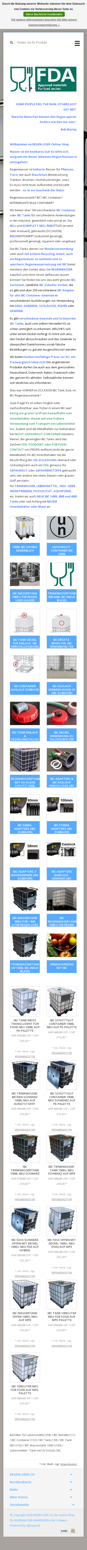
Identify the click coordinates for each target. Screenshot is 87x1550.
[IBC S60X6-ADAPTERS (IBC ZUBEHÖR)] (25, 806)
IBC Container (24, 1440)
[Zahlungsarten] (64, 1530)
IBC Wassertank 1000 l (43, 1445)
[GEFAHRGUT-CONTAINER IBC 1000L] (62, 528)
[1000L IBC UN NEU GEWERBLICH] (25, 528)
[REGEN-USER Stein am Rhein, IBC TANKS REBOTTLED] (43, 79)
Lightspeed (33, 1525)
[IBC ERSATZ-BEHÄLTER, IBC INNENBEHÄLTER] (62, 620)
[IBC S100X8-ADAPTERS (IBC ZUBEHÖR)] (62, 806)
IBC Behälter (64, 1435)
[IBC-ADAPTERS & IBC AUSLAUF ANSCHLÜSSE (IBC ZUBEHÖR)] (62, 759)
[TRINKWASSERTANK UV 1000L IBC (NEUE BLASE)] (25, 945)
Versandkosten (25, 1056)
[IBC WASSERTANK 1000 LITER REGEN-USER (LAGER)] (25, 574)
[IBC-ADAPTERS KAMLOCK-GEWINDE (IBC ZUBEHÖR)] (62, 852)
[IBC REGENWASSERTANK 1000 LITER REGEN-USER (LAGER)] (62, 899)
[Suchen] (11, 42)
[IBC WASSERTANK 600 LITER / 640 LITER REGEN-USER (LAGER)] (25, 899)
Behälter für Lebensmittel (30, 1435)
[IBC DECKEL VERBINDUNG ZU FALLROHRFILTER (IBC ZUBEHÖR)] (62, 713)
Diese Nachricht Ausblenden (44, 14)
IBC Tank (48, 1440)
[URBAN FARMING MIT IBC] (62, 945)
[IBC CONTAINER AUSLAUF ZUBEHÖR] (25, 667)
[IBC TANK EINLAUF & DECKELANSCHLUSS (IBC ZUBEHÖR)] (25, 713)
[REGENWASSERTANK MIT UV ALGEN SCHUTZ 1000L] (25, 759)
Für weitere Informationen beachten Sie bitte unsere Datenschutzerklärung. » (44, 22)
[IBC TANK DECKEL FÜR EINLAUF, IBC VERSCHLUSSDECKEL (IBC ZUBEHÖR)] (25, 620)
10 (65, 88)
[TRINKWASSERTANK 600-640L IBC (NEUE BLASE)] (62, 574)
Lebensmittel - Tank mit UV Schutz (35, 1450)
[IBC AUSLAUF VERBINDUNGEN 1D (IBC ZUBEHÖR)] (62, 667)
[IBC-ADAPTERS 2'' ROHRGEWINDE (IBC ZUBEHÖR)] (25, 852)
